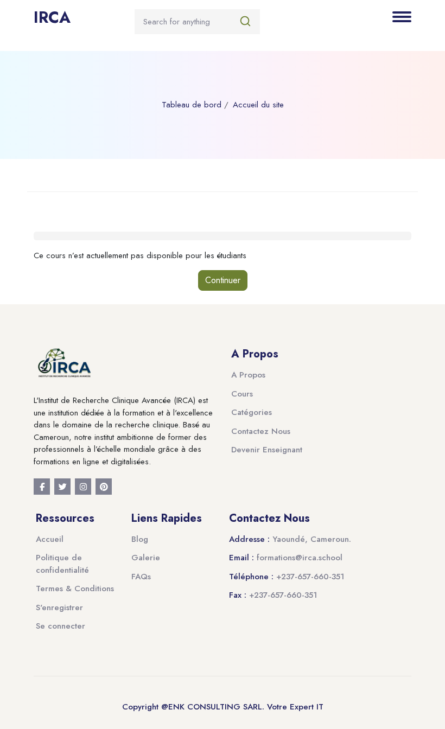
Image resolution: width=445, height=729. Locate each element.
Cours (242, 394)
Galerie (145, 558)
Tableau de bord (191, 105)
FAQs (141, 577)
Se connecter (60, 626)
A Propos (248, 375)
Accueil (49, 539)
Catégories (251, 412)
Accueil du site (258, 105)
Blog (139, 539)
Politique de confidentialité (62, 564)
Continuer (222, 280)
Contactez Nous (260, 431)
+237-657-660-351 (310, 577)
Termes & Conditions (75, 588)
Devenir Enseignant (266, 450)
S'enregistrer (59, 607)
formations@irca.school (299, 558)
